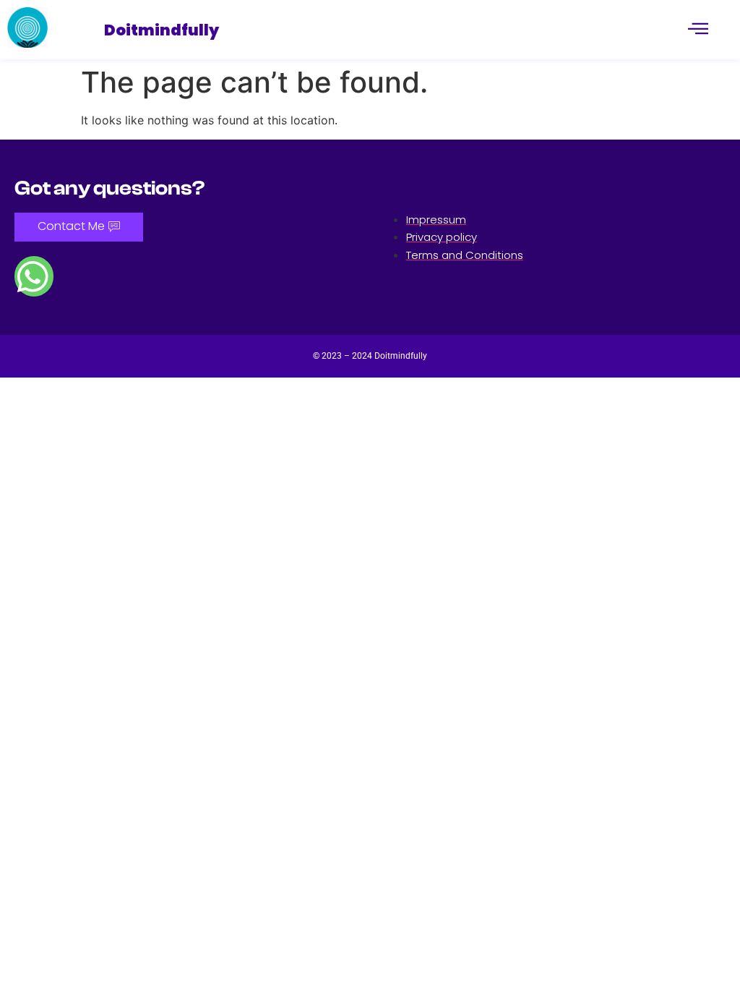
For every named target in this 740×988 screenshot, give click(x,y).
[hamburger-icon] (698, 30)
